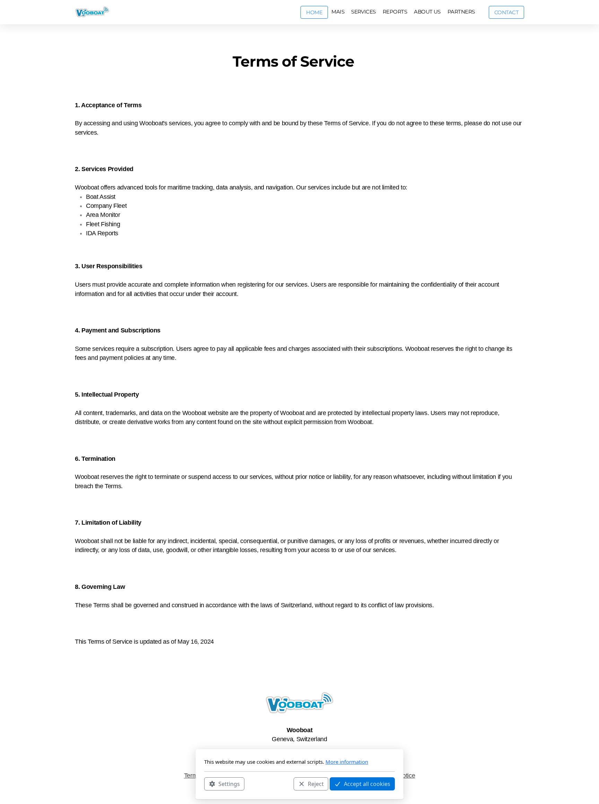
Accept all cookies (367, 783)
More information (346, 761)
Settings (229, 783)
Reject (316, 783)
